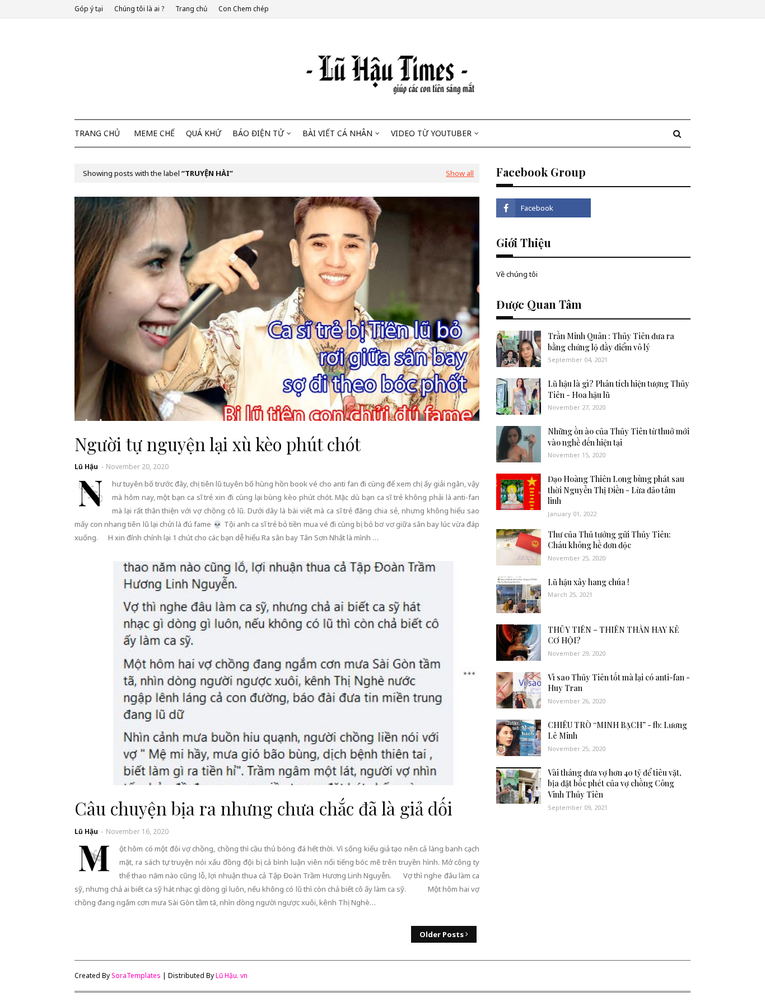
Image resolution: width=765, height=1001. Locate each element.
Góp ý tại (88, 8)
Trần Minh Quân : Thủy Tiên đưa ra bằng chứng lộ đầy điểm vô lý (611, 342)
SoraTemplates (136, 975)
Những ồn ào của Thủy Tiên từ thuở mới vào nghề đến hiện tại (618, 437)
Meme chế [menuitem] (154, 133)
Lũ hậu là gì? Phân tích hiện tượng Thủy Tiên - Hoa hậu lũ (618, 389)
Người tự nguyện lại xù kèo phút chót (217, 444)
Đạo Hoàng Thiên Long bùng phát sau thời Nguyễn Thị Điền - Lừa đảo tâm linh (616, 490)
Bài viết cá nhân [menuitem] (337, 133)
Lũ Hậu (86, 466)
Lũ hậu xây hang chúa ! (588, 582)
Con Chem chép (243, 8)
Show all (460, 173)
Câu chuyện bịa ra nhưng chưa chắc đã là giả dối (263, 808)
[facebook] (543, 207)
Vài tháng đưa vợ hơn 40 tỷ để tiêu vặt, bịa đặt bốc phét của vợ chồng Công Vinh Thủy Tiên (615, 783)
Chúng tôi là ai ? (139, 8)
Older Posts (441, 934)
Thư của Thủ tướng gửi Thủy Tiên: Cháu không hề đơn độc (609, 540)
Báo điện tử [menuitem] (258, 133)
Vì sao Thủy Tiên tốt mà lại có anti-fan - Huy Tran (619, 683)
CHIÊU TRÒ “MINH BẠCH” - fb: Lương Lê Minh (617, 731)
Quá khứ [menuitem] (203, 133)
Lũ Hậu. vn (232, 975)
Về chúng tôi (517, 274)
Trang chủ (191, 8)
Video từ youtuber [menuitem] (431, 133)
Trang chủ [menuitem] (97, 133)
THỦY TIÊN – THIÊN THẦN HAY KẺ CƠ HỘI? (613, 635)
